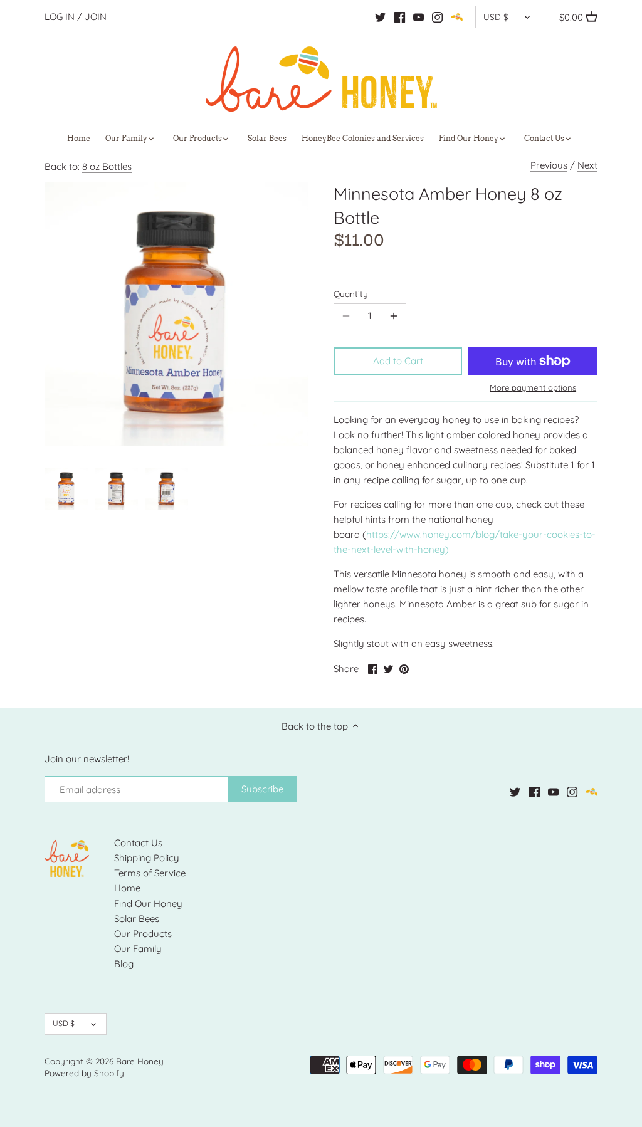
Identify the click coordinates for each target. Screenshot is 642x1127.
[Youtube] (418, 17)
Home (127, 888)
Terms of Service (150, 873)
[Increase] (394, 316)
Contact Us (138, 843)
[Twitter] (380, 17)
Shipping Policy (146, 858)
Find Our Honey (148, 903)
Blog (124, 964)
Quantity (351, 294)
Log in (60, 17)
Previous (548, 165)
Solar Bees (136, 919)
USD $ (495, 16)
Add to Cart (398, 361)
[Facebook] (399, 17)
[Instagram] (437, 17)
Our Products (143, 934)
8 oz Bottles (107, 166)
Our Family (138, 949)
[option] (66, 489)
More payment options (533, 387)
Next (587, 165)
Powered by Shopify (84, 1072)
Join (96, 17)
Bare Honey (140, 1061)
